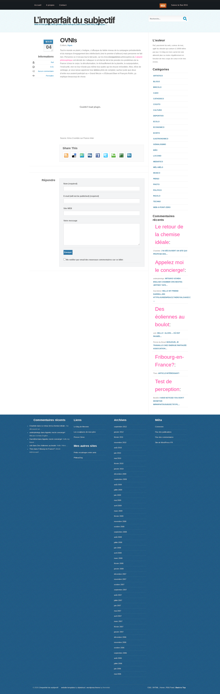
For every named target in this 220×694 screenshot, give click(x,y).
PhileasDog (78, 458)
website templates (68, 687)
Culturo (157, 110)
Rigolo (69, 45)
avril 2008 (118, 553)
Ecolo (156, 122)
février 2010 (118, 463)
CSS (149, 687)
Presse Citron (79, 437)
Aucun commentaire (46, 71)
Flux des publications (163, 432)
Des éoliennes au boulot (170, 316)
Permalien (50, 76)
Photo (156, 184)
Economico (158, 127)
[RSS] (66, 158)
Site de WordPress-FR (164, 442)
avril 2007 (118, 616)
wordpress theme (93, 687)
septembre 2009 (120, 479)
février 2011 (118, 437)
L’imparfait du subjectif (74, 19)
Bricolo (157, 87)
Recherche (185, 18)
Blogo (156, 81)
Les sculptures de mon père (85, 432)
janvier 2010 (119, 469)
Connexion (159, 427)
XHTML (155, 687)
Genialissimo (159, 144)
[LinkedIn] (129, 158)
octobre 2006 (119, 648)
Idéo (155, 150)
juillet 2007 (118, 600)
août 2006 (118, 658)
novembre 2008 (120, 521)
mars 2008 (118, 558)
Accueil (37, 5)
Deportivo (158, 116)
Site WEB (67, 208)
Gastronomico (160, 139)
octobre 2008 (119, 527)
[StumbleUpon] (82, 158)
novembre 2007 (120, 579)
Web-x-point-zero (162, 207)
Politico (157, 190)
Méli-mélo (158, 167)
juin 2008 (117, 548)
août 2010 (118, 448)
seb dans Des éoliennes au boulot (42, 446)
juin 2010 (117, 453)
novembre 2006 (120, 642)
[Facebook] (97, 158)
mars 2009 (118, 511)
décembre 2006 (120, 637)
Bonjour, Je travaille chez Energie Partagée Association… (170, 345)
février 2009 (118, 516)
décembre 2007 (120, 574)
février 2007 (118, 627)
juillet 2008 (118, 542)
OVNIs (68, 40)
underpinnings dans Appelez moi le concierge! (47, 432)
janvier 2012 (119, 432)
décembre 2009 (120, 474)
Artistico (158, 76)
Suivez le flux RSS (179, 5)
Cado (155, 93)
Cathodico (158, 99)
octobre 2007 (119, 585)
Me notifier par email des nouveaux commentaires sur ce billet (94, 260)
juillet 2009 (118, 490)
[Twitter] (105, 158)
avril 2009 (118, 506)
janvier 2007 (119, 632)
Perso (156, 179)
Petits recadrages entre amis (85, 452)
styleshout (81, 687)
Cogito (156, 104)
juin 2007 (117, 606)
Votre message (70, 221)
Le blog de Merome (81, 427)
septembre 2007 (120, 590)
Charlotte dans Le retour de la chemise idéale (47, 426)
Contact (63, 5)
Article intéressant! (168, 373)
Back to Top (181, 687)
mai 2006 (117, 674)
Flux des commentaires (164, 437)
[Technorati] (113, 158)
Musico (156, 173)
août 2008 (118, 537)
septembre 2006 (120, 653)
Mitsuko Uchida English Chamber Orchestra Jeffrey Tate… (167, 282)
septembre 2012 (120, 427)
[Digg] (89, 158)
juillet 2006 (118, 663)
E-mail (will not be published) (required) (81, 196)
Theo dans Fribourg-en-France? (42, 449)
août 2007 (118, 595)
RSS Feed (170, 687)
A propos (50, 5)
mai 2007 (117, 611)
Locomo (157, 156)
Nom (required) (70, 184)
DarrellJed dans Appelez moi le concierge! (45, 439)
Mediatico (158, 162)
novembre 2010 (120, 442)
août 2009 (118, 485)
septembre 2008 (120, 532)
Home (162, 687)
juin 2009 (117, 495)
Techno (157, 201)
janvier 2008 (119, 569)
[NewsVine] (121, 158)
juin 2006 (117, 669)
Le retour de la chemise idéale (169, 234)
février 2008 (118, 563)
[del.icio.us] (74, 158)
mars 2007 (118, 621)
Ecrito (156, 133)
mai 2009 (117, 500)
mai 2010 (117, 458)
